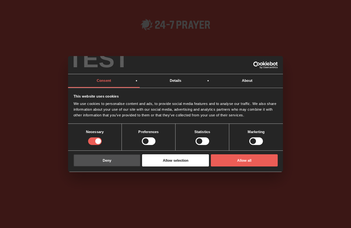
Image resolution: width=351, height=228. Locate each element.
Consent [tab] (104, 80)
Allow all (244, 160)
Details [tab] (175, 80)
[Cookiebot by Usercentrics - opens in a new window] (257, 64)
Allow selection (175, 160)
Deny (107, 160)
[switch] (148, 141)
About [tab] (247, 80)
